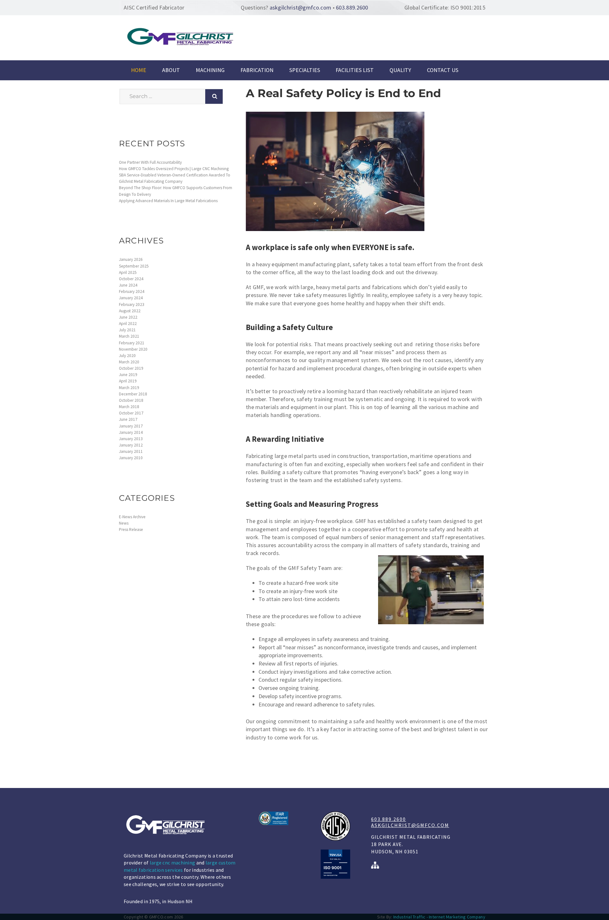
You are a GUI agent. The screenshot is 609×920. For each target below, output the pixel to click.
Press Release (131, 529)
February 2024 (131, 291)
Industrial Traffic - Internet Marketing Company (439, 917)
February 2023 (131, 304)
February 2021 (131, 343)
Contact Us (442, 70)
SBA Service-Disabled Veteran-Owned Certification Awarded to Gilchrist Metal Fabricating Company (174, 178)
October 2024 (131, 278)
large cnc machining (172, 862)
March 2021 (129, 336)
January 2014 (131, 432)
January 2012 (131, 445)
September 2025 (134, 266)
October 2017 (131, 413)
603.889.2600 (352, 7)
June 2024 (128, 285)
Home (138, 70)
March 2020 (129, 362)
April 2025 (128, 272)
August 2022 (130, 311)
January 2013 (131, 438)
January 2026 (131, 259)
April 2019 (128, 381)
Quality (400, 70)
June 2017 (128, 419)
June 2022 (128, 317)
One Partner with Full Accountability (150, 162)
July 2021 (127, 330)
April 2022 (128, 323)
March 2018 (129, 406)
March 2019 (129, 387)
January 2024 (131, 298)
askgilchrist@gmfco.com (300, 7)
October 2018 (131, 400)
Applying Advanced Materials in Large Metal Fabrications (168, 200)
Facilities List (355, 70)
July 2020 (127, 355)
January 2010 (131, 457)
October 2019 (131, 368)
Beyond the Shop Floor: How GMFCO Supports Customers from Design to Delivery (175, 191)
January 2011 (131, 451)
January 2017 (131, 426)
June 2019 (128, 374)
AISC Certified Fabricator (154, 7)
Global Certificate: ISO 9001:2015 (444, 7)
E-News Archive (132, 517)
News (123, 523)
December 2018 (133, 394)
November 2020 (133, 349)
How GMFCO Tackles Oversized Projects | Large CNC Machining (174, 168)
